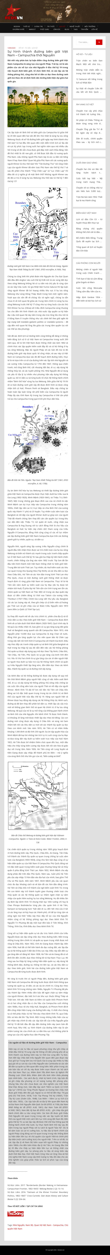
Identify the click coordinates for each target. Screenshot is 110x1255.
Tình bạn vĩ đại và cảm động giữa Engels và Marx (89, 280)
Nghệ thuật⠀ (75, 26)
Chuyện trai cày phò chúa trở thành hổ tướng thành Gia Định (89, 112)
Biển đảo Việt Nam (86, 213)
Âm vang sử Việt (85, 104)
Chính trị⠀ (39, 26)
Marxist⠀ (33, 29)
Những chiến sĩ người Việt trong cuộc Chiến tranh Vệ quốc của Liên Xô (89, 271)
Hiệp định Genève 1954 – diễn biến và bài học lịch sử (89, 299)
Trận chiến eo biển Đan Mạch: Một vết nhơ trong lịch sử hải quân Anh (89, 62)
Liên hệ (94, 29)
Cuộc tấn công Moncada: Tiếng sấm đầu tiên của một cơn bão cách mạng (89, 290)
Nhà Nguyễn (18, 1225)
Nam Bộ (29, 1225)
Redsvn (17, 26)
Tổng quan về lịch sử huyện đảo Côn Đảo (89, 249)
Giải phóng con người (88, 263)
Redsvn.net (61, 1250)
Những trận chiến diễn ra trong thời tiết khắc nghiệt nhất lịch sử (89, 72)
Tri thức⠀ (51, 26)
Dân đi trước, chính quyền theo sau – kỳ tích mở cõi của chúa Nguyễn (89, 140)
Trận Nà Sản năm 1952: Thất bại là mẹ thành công (89, 199)
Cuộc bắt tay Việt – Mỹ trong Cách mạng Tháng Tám (89, 180)
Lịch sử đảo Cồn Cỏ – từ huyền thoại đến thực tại (89, 221)
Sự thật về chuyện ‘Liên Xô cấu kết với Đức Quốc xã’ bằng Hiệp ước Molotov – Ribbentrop (89, 90)
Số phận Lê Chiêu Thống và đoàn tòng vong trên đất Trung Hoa (89, 122)
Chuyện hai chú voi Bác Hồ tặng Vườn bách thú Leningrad (89, 171)
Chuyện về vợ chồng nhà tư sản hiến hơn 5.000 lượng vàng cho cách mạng (89, 189)
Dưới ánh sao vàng (86, 163)
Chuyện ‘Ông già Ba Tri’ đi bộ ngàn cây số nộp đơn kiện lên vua (89, 131)
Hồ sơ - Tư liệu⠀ (25, 48)
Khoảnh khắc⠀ (19, 29)
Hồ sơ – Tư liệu (84, 54)
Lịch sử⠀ (62, 26)
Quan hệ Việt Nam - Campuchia (48, 1225)
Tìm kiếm (84, 29)
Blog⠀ (67, 29)
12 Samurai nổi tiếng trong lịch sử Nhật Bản (89, 81)
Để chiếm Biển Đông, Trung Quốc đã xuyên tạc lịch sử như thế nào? (89, 240)
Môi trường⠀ (90, 26)
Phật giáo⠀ (45, 29)
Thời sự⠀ (27, 26)
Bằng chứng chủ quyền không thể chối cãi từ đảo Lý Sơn (89, 230)
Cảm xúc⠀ (57, 29)
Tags (75, 29)
